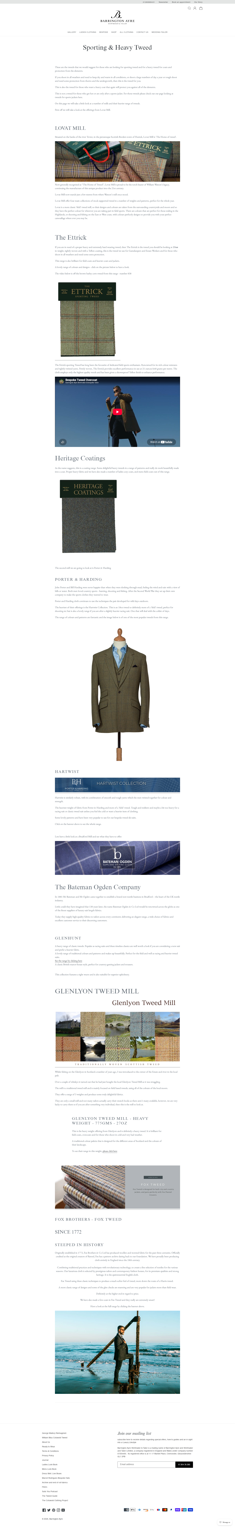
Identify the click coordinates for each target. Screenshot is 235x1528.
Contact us (142, 32)
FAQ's (44, 1487)
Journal (45, 1460)
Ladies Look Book (49, 1465)
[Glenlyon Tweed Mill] (117, 1065)
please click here (110, 1151)
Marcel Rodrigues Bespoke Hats (56, 1478)
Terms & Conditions (50, 1451)
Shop (114, 32)
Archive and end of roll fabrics (55, 1483)
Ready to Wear (48, 1447)
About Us (46, 1442)
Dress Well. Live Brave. (52, 1474)
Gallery (72, 32)
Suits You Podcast (50, 1492)
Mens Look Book (49, 1469)
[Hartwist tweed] (117, 791)
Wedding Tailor (160, 32)
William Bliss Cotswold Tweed (54, 1438)
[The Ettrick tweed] (87, 358)
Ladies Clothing (87, 32)
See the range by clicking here (68, 960)
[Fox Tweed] (117, 1208)
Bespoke (103, 32)
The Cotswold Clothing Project (55, 1500)
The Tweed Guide (49, 1496)
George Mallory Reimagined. (54, 1433)
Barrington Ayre (56, 1519)
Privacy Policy (48, 1456)
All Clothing (126, 32)
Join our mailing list (134, 1433)
